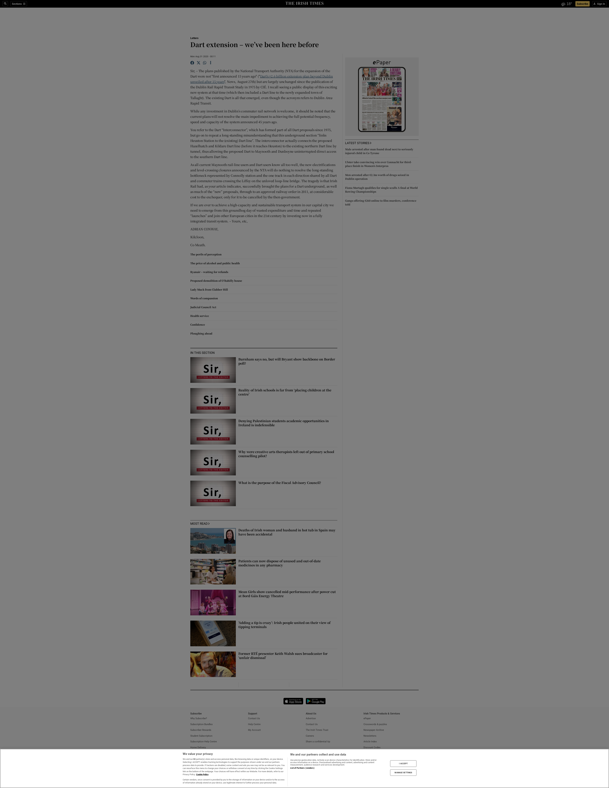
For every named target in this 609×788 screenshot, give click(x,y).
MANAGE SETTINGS (403, 772)
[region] (304, 768)
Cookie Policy (202, 774)
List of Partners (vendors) (302, 768)
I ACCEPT (403, 763)
